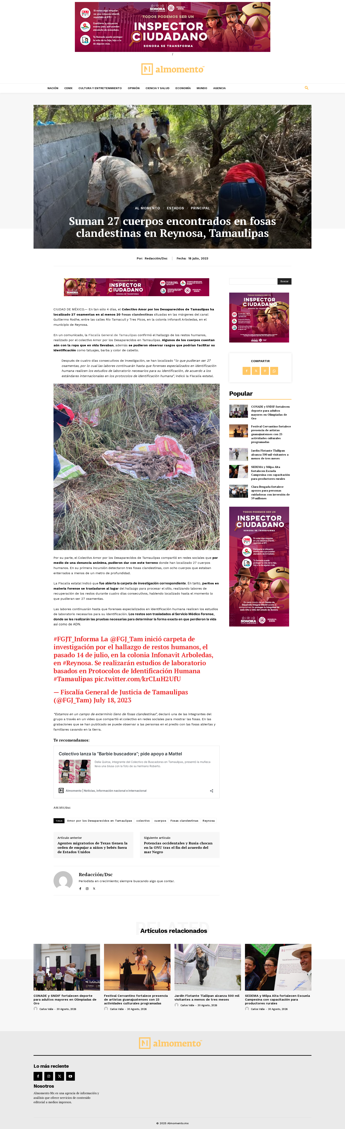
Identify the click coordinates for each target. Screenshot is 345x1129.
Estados (175, 208)
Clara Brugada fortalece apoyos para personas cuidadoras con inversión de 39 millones (270, 492)
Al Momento (147, 208)
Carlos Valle (46, 1009)
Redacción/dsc (156, 258)
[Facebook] (80, 887)
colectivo (143, 820)
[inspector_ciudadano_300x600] (259, 625)
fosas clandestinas (137, 314)
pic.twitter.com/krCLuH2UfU (137, 679)
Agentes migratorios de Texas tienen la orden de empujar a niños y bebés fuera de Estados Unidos (93, 847)
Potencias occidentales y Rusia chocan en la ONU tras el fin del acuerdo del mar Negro (178, 847)
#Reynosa (77, 663)
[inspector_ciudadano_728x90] (136, 295)
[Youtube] (70, 1076)
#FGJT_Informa (76, 639)
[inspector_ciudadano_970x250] (172, 27)
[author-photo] (36, 1009)
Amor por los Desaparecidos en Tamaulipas (99, 820)
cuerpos (160, 820)
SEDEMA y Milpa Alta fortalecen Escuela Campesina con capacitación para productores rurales (270, 473)
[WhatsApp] (274, 371)
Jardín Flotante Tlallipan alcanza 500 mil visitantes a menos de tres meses (269, 454)
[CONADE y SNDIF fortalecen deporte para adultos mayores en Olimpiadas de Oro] (238, 411)
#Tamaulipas (73, 679)
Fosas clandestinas (184, 820)
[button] (280, 88)
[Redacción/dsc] (63, 880)
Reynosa (209, 820)
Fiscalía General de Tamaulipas (112, 335)
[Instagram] (87, 887)
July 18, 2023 (112, 700)
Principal (200, 208)
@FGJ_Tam (126, 639)
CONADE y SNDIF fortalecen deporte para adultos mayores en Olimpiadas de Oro (270, 412)
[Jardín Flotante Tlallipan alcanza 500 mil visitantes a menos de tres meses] (238, 454)
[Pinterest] (265, 371)
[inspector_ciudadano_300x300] (259, 341)
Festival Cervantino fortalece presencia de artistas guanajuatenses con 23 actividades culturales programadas (271, 434)
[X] (94, 887)
